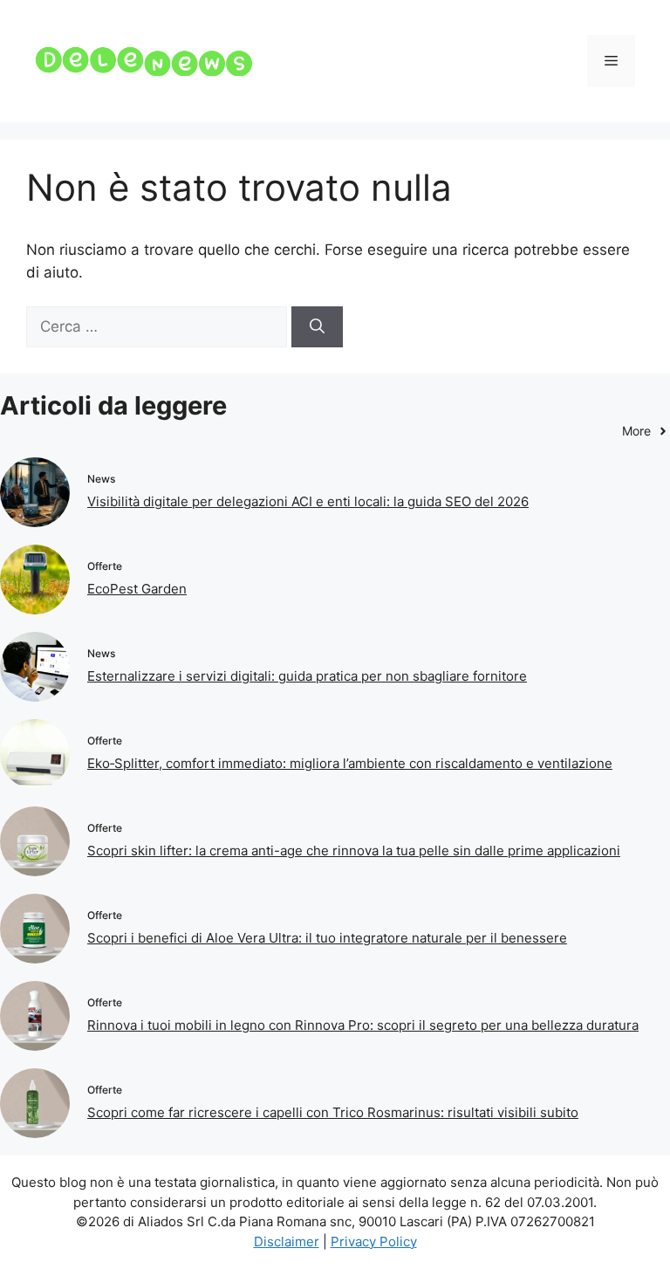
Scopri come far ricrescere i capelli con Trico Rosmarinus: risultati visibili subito (332, 1112)
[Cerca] (317, 327)
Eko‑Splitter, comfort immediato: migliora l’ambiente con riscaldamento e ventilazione (349, 763)
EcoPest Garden (137, 588)
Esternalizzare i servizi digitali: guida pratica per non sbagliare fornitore (307, 676)
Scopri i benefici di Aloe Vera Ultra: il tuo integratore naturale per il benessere (327, 937)
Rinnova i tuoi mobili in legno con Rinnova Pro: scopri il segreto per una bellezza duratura (363, 1025)
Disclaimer (286, 1241)
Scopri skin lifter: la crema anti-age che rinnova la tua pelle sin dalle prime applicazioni (353, 850)
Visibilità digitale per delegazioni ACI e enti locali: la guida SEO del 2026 (308, 501)
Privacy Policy (374, 1241)
